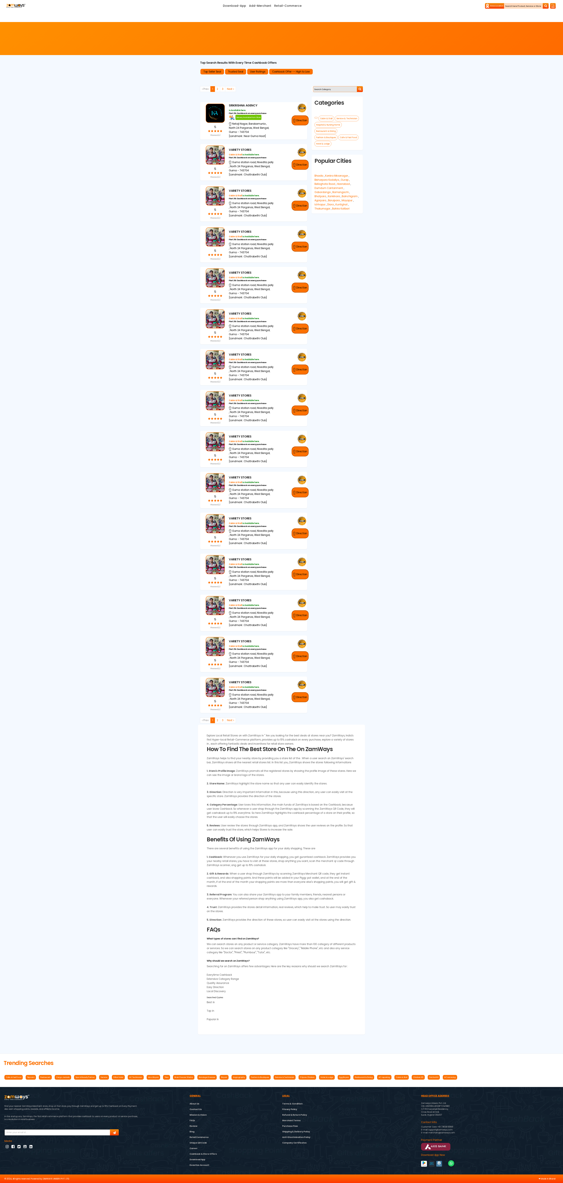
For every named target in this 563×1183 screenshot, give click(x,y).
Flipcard (30, 1077)
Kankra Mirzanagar (336, 175)
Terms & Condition (292, 1103)
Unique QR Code (198, 1142)
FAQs (192, 1120)
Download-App (234, 6)
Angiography (239, 1077)
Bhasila (318, 175)
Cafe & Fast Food (348, 137)
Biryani (224, 1077)
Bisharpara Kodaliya (326, 180)
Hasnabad (343, 184)
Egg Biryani (344, 1077)
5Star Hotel (118, 1077)
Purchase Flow (290, 1126)
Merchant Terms (291, 1120)
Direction (301, 120)
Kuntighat (341, 204)
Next (230, 89)
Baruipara (334, 200)
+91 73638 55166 (445, 1126)
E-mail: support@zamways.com (436, 1129)
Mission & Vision (198, 1114)
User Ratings (257, 71)
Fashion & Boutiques (326, 137)
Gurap (345, 180)
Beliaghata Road (324, 184)
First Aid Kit (433, 1077)
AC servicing (450, 1077)
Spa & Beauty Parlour (85, 1077)
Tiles (167, 1077)
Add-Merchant (260, 6)
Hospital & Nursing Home (328, 124)
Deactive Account (199, 1165)
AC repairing (384, 1077)
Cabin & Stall (326, 118)
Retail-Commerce (288, 6)
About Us (194, 1103)
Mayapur (347, 200)
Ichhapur (319, 204)
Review (193, 1126)
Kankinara (334, 196)
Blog (192, 1131)
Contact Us (196, 1109)
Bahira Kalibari (341, 208)
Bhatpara (320, 196)
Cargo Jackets (63, 1077)
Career (193, 1148)
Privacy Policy (289, 1109)
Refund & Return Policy (294, 1114)
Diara (330, 204)
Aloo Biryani (153, 1077)
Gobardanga (322, 192)
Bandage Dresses (207, 1077)
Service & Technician (346, 118)
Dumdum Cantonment (328, 188)
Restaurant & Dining (326, 131)
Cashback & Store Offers (203, 1153)
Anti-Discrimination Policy (296, 1137)
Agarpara (320, 200)
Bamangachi (340, 192)
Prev (206, 89)
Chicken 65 (418, 1077)
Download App (197, 1159)
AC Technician (135, 1077)
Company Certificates (294, 1142)
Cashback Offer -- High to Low (291, 71)
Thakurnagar (322, 208)
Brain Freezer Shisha (183, 1077)
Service (104, 1077)
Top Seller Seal (212, 71)
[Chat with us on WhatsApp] (451, 1163)
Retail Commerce (199, 1137)
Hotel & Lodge (323, 143)
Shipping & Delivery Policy (296, 1131)
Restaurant (45, 1077)
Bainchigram (350, 196)
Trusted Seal (235, 71)
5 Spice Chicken (307, 1077)
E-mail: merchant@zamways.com (438, 1132)
